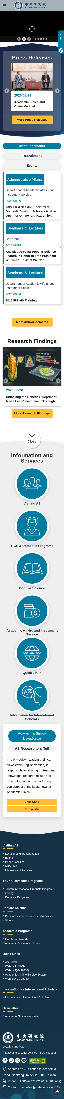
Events (9, 857)
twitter (12, 1061)
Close (32, 441)
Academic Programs (17, 931)
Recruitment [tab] (32, 156)
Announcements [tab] (32, 146)
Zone (61, 37)
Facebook (5, 1061)
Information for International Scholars (32, 695)
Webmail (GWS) (15, 966)
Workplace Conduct (17, 978)
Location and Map (13, 1046)
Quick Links (32, 653)
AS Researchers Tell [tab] (32, 748)
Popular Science (32, 568)
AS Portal (11, 962)
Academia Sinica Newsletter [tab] (32, 736)
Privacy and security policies (20, 1052)
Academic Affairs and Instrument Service (32, 611)
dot (35, 39)
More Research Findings (32, 413)
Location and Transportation (22, 853)
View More (32, 801)
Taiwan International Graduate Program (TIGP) (29, 891)
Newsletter (10, 1008)
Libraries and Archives (18, 870)
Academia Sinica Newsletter (22, 1016)
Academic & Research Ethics (22, 943)
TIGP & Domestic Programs (32, 526)
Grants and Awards (16, 939)
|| (24, 39)
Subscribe (32, 809)
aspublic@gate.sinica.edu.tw (40, 1087)
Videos (9, 920)
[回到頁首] (57, 1091)
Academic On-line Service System (25, 974)
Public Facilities (14, 861)
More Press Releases (32, 119)
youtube (24, 1061)
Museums (11, 865)
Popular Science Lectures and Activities (29, 916)
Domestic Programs (17, 897)
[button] (4, 5)
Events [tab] (32, 165)
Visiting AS (32, 484)
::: (1, 837)
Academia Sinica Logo (30, 5)
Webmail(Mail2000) (17, 970)
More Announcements (32, 322)
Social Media (48, 1052)
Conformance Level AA (37, 1061)
